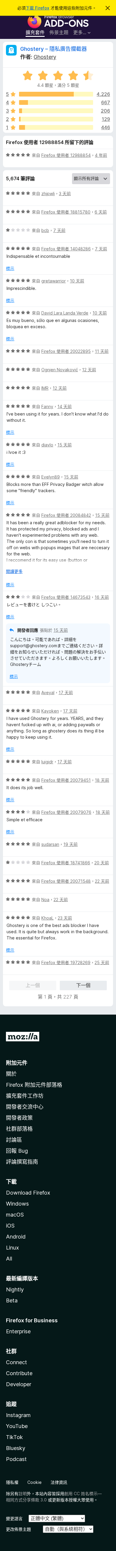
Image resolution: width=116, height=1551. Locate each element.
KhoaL (47, 917)
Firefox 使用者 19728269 (65, 962)
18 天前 (102, 780)
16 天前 (102, 597)
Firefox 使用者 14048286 (66, 248)
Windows (17, 1204)
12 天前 (89, 369)
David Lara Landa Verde (64, 312)
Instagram (18, 1415)
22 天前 (102, 881)
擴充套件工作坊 (24, 1096)
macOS (15, 1215)
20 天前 (101, 862)
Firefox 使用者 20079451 (66, 780)
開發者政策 (19, 1118)
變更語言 (14, 1518)
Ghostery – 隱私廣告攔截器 (53, 49)
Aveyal (47, 692)
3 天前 (65, 193)
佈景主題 (58, 32)
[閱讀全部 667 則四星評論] (56, 102)
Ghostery (45, 57)
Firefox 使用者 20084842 (66, 515)
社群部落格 (19, 1129)
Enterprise (18, 1331)
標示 (10, 268)
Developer (18, 1384)
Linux (12, 1247)
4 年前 (101, 155)
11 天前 (102, 351)
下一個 (83, 985)
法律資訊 (59, 1482)
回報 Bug (17, 1151)
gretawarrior (53, 280)
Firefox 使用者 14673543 (65, 597)
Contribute (19, 1373)
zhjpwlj (48, 193)
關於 (11, 1074)
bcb (45, 230)
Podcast (16, 1459)
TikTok (14, 1437)
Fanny (47, 406)
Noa (45, 899)
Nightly (15, 1289)
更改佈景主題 (18, 1529)
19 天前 (70, 844)
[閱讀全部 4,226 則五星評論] (56, 94)
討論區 (14, 1140)
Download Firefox (28, 1193)
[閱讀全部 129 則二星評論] (56, 119)
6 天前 (101, 211)
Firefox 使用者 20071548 (66, 881)
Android (16, 1236)
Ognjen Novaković (59, 369)
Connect (16, 1362)
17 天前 (66, 692)
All (9, 1258)
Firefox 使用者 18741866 (65, 862)
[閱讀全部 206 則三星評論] (56, 110)
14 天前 (64, 406)
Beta (12, 1300)
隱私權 (12, 1482)
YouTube (17, 1426)
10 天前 (77, 280)
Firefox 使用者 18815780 (65, 211)
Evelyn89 (50, 476)
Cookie (34, 1482)
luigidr (47, 761)
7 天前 (59, 230)
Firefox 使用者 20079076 (66, 812)
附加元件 (16, 1063)
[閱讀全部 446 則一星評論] (56, 127)
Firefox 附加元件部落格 (34, 1085)
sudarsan (50, 844)
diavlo (47, 444)
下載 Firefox (37, 7)
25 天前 (102, 962)
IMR (44, 388)
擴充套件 (35, 32)
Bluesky (15, 1448)
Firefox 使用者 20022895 (66, 351)
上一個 (33, 985)
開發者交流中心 (24, 1107)
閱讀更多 (14, 571)
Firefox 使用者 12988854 (66, 155)
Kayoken (50, 710)
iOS (10, 1226)
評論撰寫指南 (22, 1162)
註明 (22, 1493)
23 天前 (65, 917)
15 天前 (64, 444)
